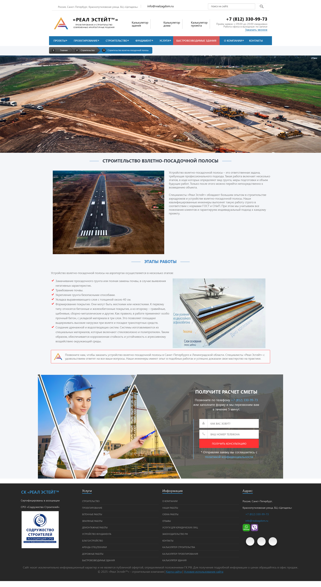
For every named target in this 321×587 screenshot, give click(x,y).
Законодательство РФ (175, 533)
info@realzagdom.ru (160, 6)
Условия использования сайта (203, 571)
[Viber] (254, 530)
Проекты (60, 40)
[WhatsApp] (246, 530)
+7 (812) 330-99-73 (246, 19)
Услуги (164, 40)
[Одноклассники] (273, 541)
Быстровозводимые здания (196, 40)
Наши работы (170, 507)
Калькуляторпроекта (199, 23)
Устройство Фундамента (96, 533)
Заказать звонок (256, 30)
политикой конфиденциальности (229, 457)
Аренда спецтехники (94, 547)
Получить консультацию (229, 443)
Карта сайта (174, 571)
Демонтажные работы (95, 527)
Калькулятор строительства (178, 547)
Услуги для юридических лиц (180, 527)
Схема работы (170, 514)
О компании (233, 40)
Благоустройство (92, 540)
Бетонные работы (92, 514)
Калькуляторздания (140, 23)
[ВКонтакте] (261, 541)
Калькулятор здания (174, 560)
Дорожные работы (92, 553)
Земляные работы (92, 520)
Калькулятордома (171, 23)
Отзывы (166, 520)
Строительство (116, 40)
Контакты (256, 40)
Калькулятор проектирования (180, 553)
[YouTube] (250, 541)
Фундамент (143, 40)
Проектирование (86, 40)
